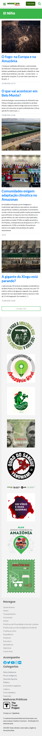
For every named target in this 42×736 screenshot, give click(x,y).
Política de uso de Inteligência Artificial (20, 627)
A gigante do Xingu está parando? (20, 278)
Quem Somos (9, 607)
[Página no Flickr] (19, 662)
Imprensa (7, 648)
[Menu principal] (4, 4)
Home (5, 621)
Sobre (5, 611)
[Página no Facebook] (5, 662)
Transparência (9, 614)
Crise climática (9, 692)
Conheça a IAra (9, 631)
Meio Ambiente (9, 672)
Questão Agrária (10, 679)
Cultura (6, 689)
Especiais (7, 696)
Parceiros (7, 641)
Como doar (30, 4)
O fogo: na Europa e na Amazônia (19, 59)
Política (6, 682)
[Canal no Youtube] (13, 662)
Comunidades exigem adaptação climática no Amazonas (19, 195)
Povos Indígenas (10, 675)
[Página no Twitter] (8, 662)
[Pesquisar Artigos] (39, 4)
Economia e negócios (12, 686)
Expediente (8, 634)
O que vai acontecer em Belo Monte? (19, 93)
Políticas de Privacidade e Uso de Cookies (20, 624)
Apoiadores (8, 644)
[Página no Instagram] (16, 662)
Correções (7, 617)
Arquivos (7, 638)
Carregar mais (21, 309)
